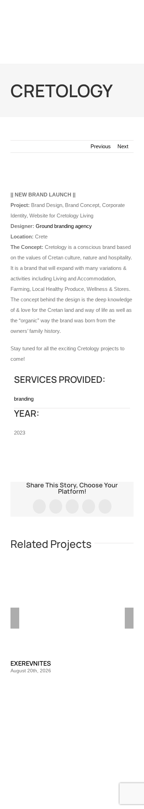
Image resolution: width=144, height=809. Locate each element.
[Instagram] (72, 721)
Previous (101, 146)
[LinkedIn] (81, 721)
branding (24, 399)
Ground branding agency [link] (64, 226)
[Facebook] (62, 721)
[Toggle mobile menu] (131, 53)
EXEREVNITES (30, 663)
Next (122, 146)
